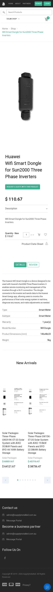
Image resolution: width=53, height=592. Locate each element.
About (18, 4)
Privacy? (26, 585)
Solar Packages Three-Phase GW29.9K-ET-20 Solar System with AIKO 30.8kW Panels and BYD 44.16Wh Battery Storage (13, 443)
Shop (13, 29)
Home (10, 4)
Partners (27, 4)
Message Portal (14, 520)
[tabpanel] (13, 421)
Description (11, 208)
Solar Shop (12, 19)
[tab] (26, 208)
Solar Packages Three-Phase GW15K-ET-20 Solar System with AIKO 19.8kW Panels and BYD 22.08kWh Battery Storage (39, 443)
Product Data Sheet (33, 243)
